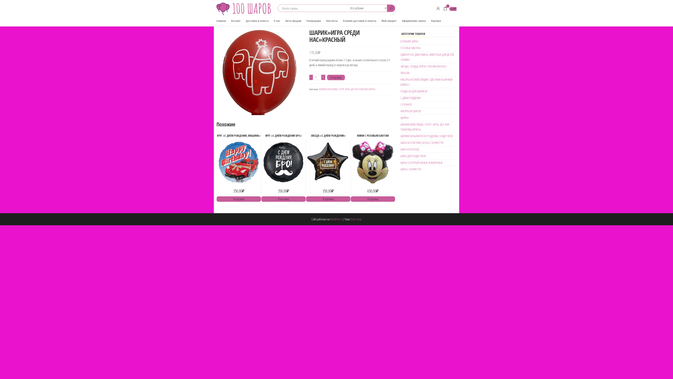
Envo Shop (356, 219)
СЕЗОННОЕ (406, 104)
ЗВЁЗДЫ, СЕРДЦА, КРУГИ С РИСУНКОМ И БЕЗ (423, 66)
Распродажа (314, 20)
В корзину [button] (238, 199)
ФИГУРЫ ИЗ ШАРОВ (410, 111)
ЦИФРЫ (404, 118)
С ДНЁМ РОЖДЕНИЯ (410, 98)
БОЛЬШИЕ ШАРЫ (409, 41)
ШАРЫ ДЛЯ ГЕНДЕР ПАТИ (413, 156)
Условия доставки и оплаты (359, 20)
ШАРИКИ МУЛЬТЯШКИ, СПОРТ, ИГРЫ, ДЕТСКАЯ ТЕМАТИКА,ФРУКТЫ (347, 89)
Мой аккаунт (389, 20)
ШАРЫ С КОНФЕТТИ (410, 169)
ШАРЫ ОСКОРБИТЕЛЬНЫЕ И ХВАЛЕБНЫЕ (421, 163)
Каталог (236, 20)
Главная (221, 20)
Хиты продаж (293, 20)
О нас (277, 20)
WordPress (336, 219)
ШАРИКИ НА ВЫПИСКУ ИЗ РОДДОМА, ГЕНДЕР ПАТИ (426, 136)
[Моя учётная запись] (438, 8)
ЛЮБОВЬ (405, 73)
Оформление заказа (414, 20)
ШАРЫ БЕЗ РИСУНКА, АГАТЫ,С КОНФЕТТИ (421, 143)
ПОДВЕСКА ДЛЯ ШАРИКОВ (413, 91)
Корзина (436, 20)
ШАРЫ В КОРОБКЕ (409, 149)
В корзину (336, 77)
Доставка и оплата (257, 20)
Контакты (332, 20)
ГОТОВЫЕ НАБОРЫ (410, 48)
